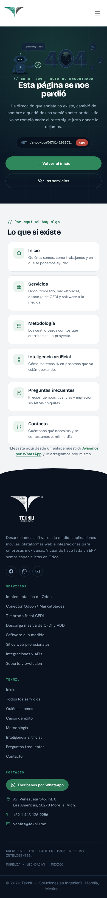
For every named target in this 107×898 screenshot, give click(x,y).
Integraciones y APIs (24, 653)
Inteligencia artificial (24, 737)
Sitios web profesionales (28, 644)
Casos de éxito (19, 718)
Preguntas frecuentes (25, 746)
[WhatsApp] (24, 571)
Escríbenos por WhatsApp (41, 784)
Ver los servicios (53, 181)
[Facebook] (11, 571)
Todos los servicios (23, 699)
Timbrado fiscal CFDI (25, 615)
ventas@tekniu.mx (29, 823)
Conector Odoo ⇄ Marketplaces (35, 606)
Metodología (17, 727)
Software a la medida (25, 634)
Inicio (10, 689)
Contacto (14, 756)
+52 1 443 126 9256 (30, 814)
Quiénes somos (19, 708)
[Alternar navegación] (97, 13)
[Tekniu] (53, 508)
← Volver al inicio (54, 163)
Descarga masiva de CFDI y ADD (35, 625)
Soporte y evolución (24, 663)
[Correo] (37, 571)
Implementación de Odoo (29, 596)
